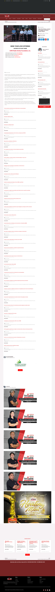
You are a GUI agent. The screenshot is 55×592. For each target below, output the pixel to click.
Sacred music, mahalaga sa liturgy (9, 124)
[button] (39, 39)
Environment (19, 18)
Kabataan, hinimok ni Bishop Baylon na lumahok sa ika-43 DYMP (13, 239)
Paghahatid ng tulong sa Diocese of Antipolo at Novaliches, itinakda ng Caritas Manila (16, 378)
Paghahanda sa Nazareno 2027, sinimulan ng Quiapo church (12, 198)
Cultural (10, 18)
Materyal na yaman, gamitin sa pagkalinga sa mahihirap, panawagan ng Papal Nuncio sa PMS (17, 353)
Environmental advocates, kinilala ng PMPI (10, 264)
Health (23, 18)
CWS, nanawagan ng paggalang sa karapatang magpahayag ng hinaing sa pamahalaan (16, 280)
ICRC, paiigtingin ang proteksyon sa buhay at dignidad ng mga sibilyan (14, 149)
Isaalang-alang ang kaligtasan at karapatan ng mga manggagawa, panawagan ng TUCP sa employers (18, 206)
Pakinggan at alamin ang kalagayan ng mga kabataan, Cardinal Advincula (14, 165)
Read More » (6, 114)
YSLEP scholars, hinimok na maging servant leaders (11, 386)
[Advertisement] (27, 8)
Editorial (30, 18)
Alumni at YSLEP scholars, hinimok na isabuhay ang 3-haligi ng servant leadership (15, 394)
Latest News (42, 27)
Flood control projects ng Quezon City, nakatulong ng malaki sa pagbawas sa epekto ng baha (17, 305)
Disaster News (40, 18)
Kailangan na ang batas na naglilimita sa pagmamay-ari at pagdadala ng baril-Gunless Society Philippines (18, 288)
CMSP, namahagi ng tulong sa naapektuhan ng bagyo (11, 345)
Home (6, 18)
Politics (27, 18)
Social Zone (34, 18)
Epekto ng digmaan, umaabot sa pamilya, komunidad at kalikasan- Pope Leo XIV (15, 157)
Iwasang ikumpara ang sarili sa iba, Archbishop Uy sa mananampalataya (14, 272)
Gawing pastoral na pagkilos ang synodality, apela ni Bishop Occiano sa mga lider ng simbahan (17, 190)
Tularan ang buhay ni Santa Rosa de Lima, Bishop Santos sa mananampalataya (15, 108)
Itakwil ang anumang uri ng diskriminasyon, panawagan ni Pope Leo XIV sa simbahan (16, 427)
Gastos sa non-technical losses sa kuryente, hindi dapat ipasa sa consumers (14, 337)
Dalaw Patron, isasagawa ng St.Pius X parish (10, 313)
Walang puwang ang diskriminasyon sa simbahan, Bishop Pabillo (13, 419)
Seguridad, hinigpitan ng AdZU (8, 116)
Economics (14, 18)
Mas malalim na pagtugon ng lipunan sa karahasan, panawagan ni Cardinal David (15, 231)
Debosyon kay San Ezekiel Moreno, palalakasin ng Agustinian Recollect (14, 247)
